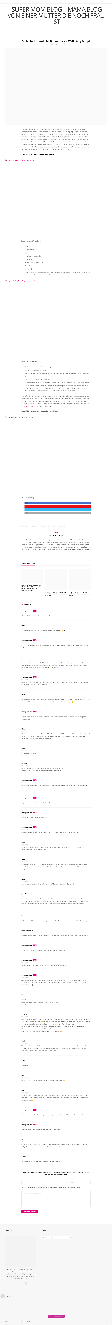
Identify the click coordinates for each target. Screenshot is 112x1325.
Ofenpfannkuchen (27, 406)
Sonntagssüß (58, 526)
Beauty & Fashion (77, 31)
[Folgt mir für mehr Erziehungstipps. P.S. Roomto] (76, 1306)
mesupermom (56, 535)
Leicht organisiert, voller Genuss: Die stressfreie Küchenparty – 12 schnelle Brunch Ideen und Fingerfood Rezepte (31, 587)
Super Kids (45, 31)
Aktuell (16, 31)
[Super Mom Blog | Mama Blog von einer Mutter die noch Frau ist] (56, 15)
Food (65, 31)
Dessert (25, 526)
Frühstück (35, 526)
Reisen (56, 31)
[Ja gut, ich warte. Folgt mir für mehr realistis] (49, 1306)
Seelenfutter (46, 526)
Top (106, 1321)
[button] (26, 503)
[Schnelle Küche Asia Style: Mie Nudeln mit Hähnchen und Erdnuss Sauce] (80, 579)
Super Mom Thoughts (29, 31)
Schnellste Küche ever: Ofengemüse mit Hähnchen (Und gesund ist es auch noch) (55, 593)
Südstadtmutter (27, 931)
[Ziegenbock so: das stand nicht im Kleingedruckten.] (62, 1306)
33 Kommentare (61, 44)
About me (91, 31)
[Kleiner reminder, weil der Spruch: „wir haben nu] (90, 1306)
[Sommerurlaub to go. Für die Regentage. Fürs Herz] (35, 1306)
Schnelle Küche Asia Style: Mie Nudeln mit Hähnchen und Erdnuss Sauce (79, 593)
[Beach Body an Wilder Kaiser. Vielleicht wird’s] (7, 1306)
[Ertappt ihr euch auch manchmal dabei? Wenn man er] (21, 1306)
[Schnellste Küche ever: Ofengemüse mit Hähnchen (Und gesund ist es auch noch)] (56, 579)
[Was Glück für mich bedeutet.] (104, 1306)
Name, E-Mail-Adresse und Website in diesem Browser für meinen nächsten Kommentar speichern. (51, 1187)
